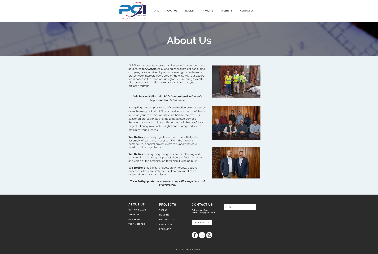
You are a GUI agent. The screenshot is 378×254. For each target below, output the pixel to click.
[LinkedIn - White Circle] (202, 235)
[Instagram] (209, 235)
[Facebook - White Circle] (195, 235)
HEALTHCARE (166, 219)
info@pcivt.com (207, 213)
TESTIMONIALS (136, 224)
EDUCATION (165, 224)
